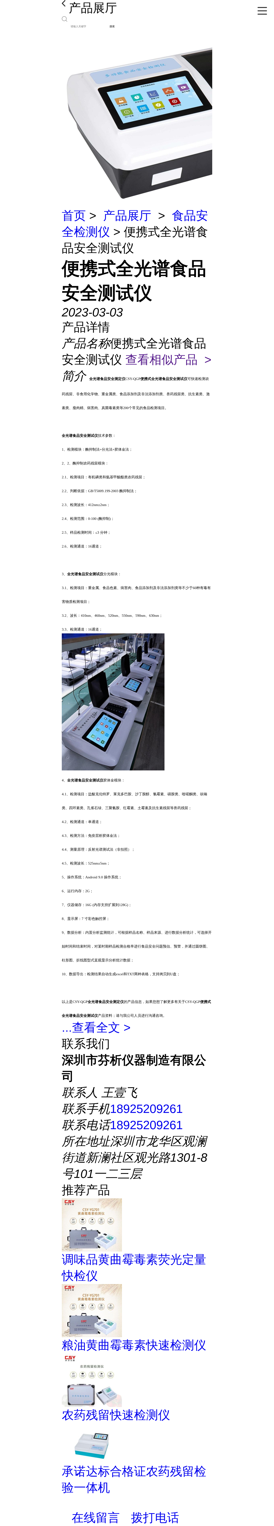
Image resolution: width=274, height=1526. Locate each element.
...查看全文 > (96, 1027)
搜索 (112, 26)
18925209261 (146, 1109)
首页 (74, 215)
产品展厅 (127, 215)
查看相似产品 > (168, 359)
